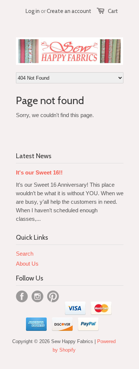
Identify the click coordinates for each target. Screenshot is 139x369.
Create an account (69, 11)
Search (24, 253)
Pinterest (53, 296)
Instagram (37, 296)
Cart (113, 11)
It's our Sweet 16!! (39, 172)
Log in (33, 11)
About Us (27, 263)
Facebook (22, 296)
